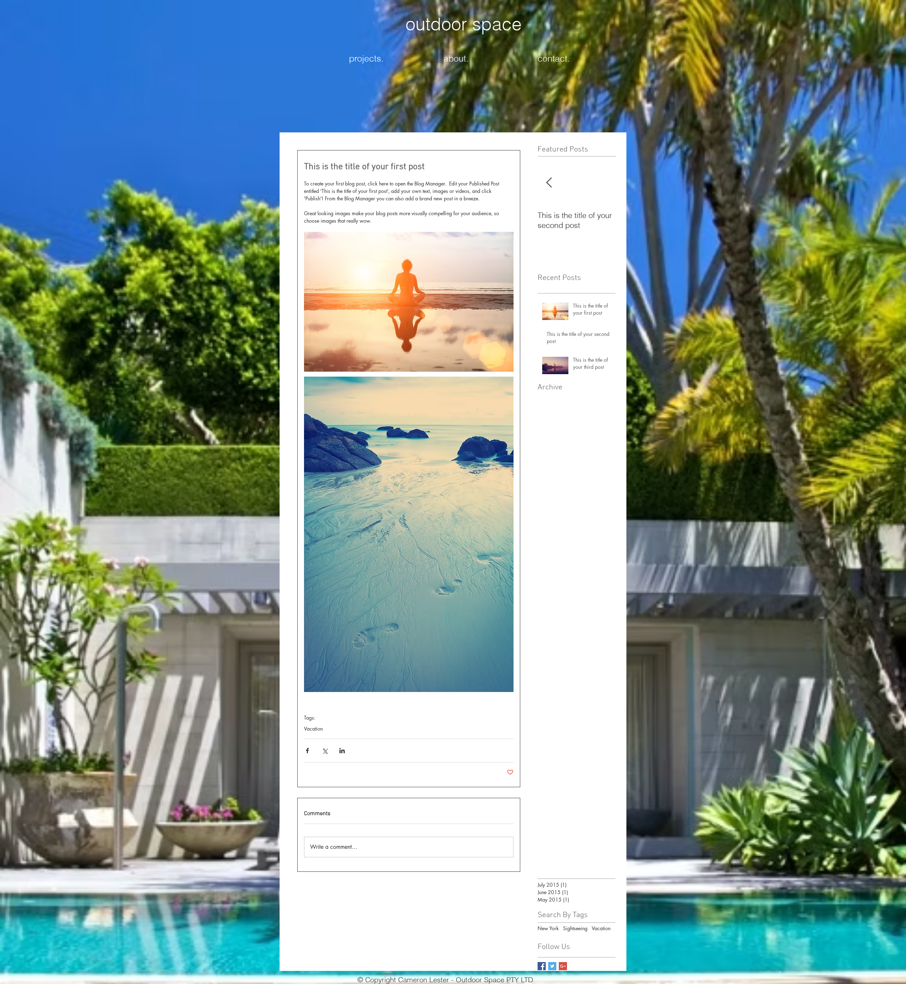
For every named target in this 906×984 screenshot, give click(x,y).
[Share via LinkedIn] (342, 750)
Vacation (313, 729)
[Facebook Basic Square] (542, 966)
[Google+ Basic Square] (563, 966)
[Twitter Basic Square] (552, 966)
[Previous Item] (549, 182)
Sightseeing (575, 928)
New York (548, 928)
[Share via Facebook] (307, 750)
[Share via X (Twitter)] (324, 750)
